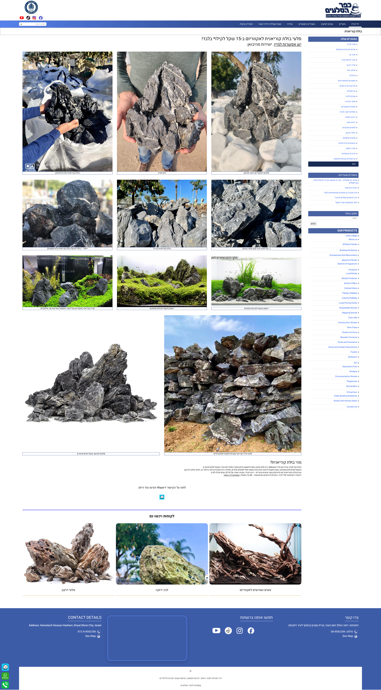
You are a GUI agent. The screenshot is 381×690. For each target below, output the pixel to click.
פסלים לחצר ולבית (348, 111)
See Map (347, 636)
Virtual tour (351, 392)
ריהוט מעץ (351, 122)
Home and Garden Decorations (342, 347)
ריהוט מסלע (350, 117)
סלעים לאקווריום (348, 106)
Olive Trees (352, 327)
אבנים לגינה (351, 96)
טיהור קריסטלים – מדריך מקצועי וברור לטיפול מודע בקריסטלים (336, 181)
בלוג (354, 164)
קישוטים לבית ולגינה (347, 143)
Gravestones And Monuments (343, 255)
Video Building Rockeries (345, 395)
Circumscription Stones (346, 376)
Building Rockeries (348, 250)
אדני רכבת (351, 65)
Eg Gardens (351, 386)
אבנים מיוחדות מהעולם (346, 49)
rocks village (351, 235)
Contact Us (352, 406)
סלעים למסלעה (349, 138)
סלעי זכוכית (350, 101)
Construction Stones (347, 322)
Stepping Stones (349, 312)
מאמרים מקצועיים (307, 24)
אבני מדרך (351, 44)
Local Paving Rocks (348, 302)
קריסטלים (351, 91)
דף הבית (355, 24)
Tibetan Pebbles (349, 293)
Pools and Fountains (347, 342)
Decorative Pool (349, 366)
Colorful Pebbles (349, 298)
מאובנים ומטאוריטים (347, 80)
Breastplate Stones (348, 307)
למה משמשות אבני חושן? (346, 202)
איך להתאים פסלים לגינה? (346, 197)
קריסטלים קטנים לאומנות (345, 158)
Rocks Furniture (349, 332)
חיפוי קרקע (351, 132)
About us (353, 239)
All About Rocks (350, 244)
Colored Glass (350, 288)
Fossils (353, 352)
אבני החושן (351, 148)
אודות (290, 24)
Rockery (353, 371)
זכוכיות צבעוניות (349, 153)
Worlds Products (349, 278)
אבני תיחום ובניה (349, 59)
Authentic (352, 356)
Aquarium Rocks (349, 260)
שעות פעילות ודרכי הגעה (270, 24)
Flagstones (352, 381)
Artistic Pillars (350, 283)
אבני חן (352, 54)
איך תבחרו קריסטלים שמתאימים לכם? (340, 192)
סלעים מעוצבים (349, 127)
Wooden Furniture (348, 337)
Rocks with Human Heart (345, 400)
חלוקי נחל (351, 70)
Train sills (352, 317)
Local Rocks (351, 273)
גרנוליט (352, 75)
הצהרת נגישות (246, 24)
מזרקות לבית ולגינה (347, 85)
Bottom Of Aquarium (347, 263)
